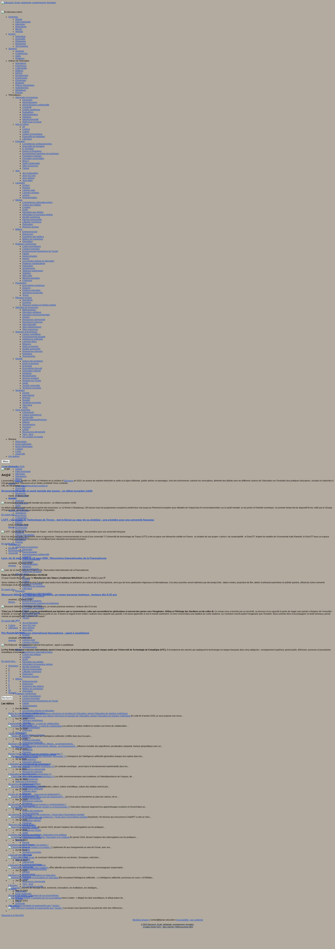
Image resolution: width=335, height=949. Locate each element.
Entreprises (20, 530)
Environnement (15, 550)
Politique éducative (31, 740)
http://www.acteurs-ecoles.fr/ (34, 486)
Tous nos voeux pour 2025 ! (21, 824)
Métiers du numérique (32, 688)
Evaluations (28, 562)
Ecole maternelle (23, 894)
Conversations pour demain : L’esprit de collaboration (33, 723)
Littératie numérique (31, 671)
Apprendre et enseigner (26, 547)
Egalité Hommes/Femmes (34, 869)
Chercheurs (21, 515)
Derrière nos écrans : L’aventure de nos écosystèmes (33, 895)
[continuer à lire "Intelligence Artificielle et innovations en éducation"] (33, 877)
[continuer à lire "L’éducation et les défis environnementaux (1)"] (31, 776)
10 (9, 690)
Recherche (20, 493)
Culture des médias (31, 654)
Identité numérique (31, 667)
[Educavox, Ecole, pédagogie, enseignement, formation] (28, 2)
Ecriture (26, 635)
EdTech (19, 522)
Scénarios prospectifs (32, 742)
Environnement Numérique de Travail (40, 701)
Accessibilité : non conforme (190, 920)
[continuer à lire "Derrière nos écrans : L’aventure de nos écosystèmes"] (35, 898)
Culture (11, 625)
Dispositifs (20, 488)
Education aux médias (32, 662)
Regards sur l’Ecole (31, 830)
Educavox (69, 480)
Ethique (26, 872)
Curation (26, 657)
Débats (18, 469)
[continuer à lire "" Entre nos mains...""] (19, 736)
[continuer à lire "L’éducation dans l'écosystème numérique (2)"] (31, 766)
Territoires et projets (31, 852)
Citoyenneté (28, 862)
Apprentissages (29, 552)
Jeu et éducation (30, 623)
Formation (20, 591)
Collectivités (21, 518)
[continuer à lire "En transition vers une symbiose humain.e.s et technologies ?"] (39, 807)
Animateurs (20, 513)
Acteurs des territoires (32, 811)
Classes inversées (31, 698)
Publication (27, 674)
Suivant (12, 692)
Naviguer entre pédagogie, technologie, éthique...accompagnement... (41, 744)
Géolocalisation (29, 706)
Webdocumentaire (31, 728)
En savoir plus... (8, 514)
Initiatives (26, 566)
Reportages (21, 476)
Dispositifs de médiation (33, 586)
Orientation (27, 691)
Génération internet (31, 820)
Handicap (27, 823)
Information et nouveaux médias (37, 664)
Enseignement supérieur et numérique (40, 603)
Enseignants (21, 527)
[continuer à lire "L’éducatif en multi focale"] (21, 857)
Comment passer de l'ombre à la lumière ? (28, 845)
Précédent (13, 666)
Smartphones (28, 718)
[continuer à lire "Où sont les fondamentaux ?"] (23, 786)
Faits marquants (23, 471)
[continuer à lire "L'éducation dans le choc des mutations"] (28, 867)
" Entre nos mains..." (17, 733)
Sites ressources (30, 779)
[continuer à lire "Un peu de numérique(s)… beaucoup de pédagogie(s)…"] (36, 797)
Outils (18, 505)
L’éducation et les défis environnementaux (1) (29, 774)
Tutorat (25, 618)
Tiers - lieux (27, 884)
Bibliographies (29, 759)
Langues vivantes (30, 642)
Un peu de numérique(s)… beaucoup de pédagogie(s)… (35, 794)
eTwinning (27, 730)
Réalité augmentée (31, 798)
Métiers (18, 679)
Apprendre (27, 549)
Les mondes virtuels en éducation (38, 710)
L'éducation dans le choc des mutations (27, 865)
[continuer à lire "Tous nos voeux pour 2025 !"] (23, 827)
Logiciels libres (29, 791)
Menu (5, 461)
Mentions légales (141, 920)
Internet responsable (32, 669)
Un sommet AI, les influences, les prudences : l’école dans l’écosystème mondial (46, 814)
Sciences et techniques (26, 781)
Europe (25, 842)
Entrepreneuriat (29, 681)
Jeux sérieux (28, 627)
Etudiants (12, 548)
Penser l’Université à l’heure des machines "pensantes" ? (35, 754)
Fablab (25, 703)
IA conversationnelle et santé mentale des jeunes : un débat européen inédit (46, 490)
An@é (17, 480)
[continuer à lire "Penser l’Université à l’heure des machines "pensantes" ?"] (37, 756)
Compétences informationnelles (37, 652)
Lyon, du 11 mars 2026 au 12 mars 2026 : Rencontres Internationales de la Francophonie (53, 558)
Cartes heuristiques (31, 696)
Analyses (19, 501)
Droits (25, 659)
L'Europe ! (13, 885)
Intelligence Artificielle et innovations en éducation (32, 875)
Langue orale (28, 640)
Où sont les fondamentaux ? (21, 784)
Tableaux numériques (32, 720)
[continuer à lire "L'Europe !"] (14, 888)
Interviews (20, 474)
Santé (25, 832)
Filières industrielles (24, 535)
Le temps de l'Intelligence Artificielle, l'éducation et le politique (37, 835)
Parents (19, 542)
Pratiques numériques (25, 693)
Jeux (17, 620)
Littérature (27, 588)
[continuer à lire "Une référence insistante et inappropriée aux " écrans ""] (35, 908)
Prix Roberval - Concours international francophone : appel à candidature (45, 633)
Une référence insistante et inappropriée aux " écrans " (34, 905)
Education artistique (31, 762)
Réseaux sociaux (30, 676)
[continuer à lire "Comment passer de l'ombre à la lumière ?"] (30, 847)
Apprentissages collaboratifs (35, 554)
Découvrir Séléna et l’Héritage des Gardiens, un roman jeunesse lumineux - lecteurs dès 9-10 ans (59, 594)
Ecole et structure (30, 813)
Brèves (18, 479)
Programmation (29, 647)
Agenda (12, 498)
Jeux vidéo (27, 630)
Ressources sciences (32, 771)
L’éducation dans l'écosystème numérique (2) (29, 764)
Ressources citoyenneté (33, 769)
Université (20, 903)
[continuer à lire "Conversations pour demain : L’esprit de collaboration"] (35, 726)
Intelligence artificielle (32, 789)
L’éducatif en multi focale (20, 855)
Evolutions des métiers (33, 686)
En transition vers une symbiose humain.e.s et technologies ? (37, 804)
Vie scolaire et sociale (32, 886)
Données (26, 752)
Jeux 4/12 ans (29, 625)
